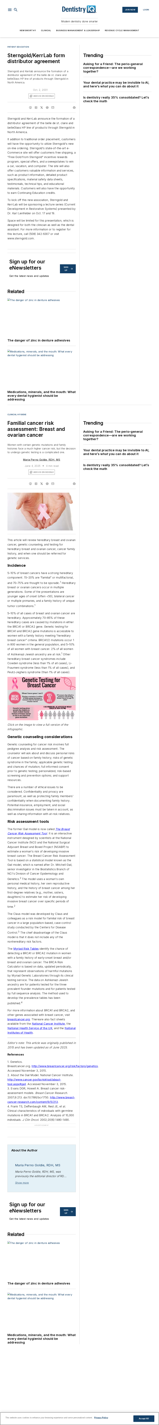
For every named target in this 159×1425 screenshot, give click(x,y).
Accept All (144, 1418)
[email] (52, 107)
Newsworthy (28, 30)
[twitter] (41, 107)
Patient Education (18, 47)
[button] (9, 9)
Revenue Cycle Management (122, 30)
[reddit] (47, 107)
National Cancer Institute (48, 1023)
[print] (74, 107)
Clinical (46, 30)
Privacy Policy (101, 1417)
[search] (15, 9)
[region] (79, 1418)
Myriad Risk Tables (26, 948)
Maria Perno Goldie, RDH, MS (41, 459)
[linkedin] (36, 107)
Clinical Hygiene (16, 414)
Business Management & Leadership (78, 30)
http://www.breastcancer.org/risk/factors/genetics (65, 1066)
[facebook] (30, 107)
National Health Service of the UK (29, 1028)
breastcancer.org (18, 1019)
